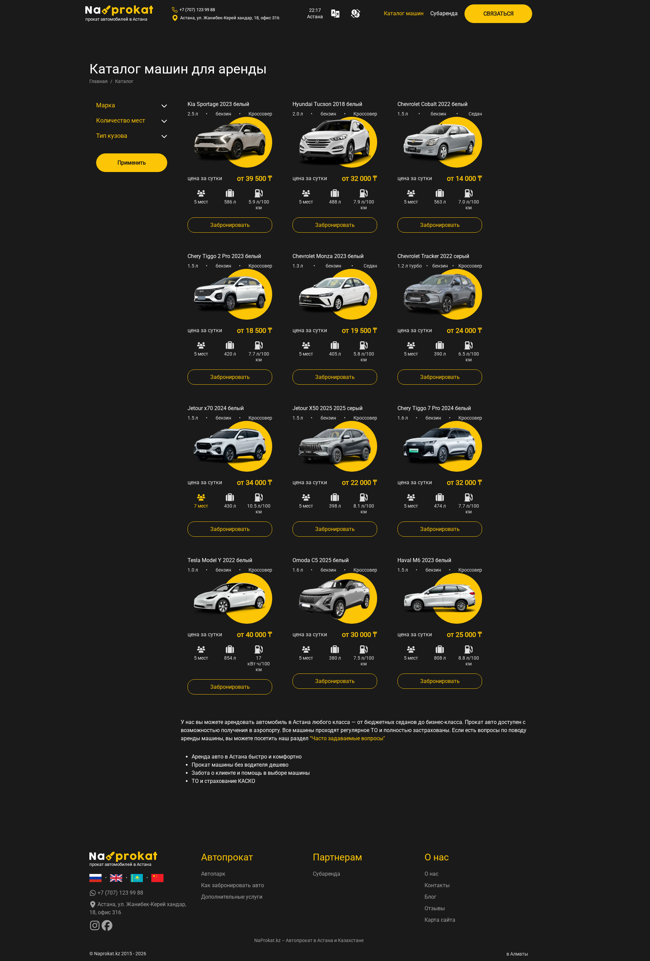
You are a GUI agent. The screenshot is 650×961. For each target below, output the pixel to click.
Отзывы (435, 908)
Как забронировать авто (232, 885)
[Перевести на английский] (116, 878)
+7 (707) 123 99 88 (197, 9)
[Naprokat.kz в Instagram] (94, 925)
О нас (431, 874)
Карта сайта (440, 920)
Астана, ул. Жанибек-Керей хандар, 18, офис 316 (229, 17)
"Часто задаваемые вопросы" (347, 738)
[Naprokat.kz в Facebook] (107, 925)
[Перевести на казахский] (137, 878)
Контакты (437, 885)
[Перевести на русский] (95, 878)
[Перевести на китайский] (157, 878)
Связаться (498, 13)
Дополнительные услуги (231, 897)
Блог (430, 897)
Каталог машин (404, 13)
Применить (131, 162)
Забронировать (230, 225)
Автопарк (213, 874)
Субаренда (444, 13)
